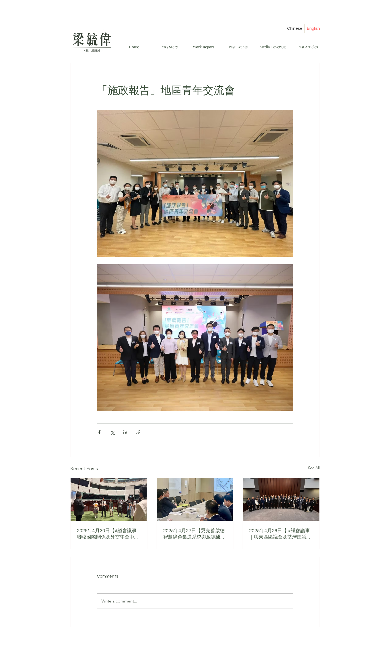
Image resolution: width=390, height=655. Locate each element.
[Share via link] (138, 432)
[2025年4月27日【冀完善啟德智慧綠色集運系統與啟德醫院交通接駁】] (195, 499)
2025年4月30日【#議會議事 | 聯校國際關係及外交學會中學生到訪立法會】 (108, 534)
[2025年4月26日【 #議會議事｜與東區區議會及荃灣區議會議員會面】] (281, 499)
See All (314, 467)
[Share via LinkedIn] (125, 432)
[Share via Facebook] (99, 432)
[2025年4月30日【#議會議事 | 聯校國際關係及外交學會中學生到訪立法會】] (109, 499)
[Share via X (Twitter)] (112, 432)
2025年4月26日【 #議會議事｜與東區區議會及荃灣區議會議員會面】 (280, 534)
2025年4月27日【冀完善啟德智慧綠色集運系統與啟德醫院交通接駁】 (194, 534)
